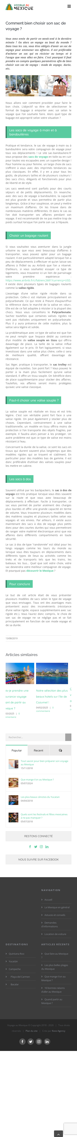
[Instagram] (41, 841)
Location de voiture (55, 928)
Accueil (48, 894)
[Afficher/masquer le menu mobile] (69, 6)
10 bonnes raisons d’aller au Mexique (53, 984)
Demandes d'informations (49, 919)
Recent (38, 745)
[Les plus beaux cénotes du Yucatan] (13, 795)
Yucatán (13, 956)
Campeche (15, 963)
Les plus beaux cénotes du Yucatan (40, 791)
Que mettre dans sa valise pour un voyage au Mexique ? (54, 694)
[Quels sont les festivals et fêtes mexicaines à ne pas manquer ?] (13, 812)
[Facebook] (30, 841)
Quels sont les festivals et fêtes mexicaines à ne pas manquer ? (44, 810)
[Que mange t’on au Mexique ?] (13, 777)
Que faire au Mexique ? (54, 950)
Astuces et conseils (54, 909)
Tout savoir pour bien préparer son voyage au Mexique (44, 757)
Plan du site (32, 1025)
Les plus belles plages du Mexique (54, 961)
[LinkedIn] (46, 841)
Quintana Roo (16, 948)
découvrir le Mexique (39, 570)
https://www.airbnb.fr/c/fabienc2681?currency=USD (38, 280)
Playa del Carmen (20, 971)
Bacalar (15, 979)
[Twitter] (35, 841)
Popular (17, 745)
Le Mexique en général (57, 902)
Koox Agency (58, 1025)
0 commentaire (14, 709)
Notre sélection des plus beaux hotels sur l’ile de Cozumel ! (21, 696)
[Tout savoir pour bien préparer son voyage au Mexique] (13, 759)
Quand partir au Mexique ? (51, 996)
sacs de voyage (38, 156)
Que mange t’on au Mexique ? (37, 774)
